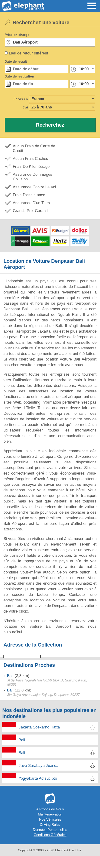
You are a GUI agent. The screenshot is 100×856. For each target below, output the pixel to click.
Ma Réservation (50, 814)
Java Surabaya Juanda (38, 765)
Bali (10, 676)
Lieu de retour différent (28, 53)
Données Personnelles (50, 830)
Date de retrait (16, 61)
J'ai (25, 107)
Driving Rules (50, 824)
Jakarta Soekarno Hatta (39, 727)
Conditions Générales (50, 835)
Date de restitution (19, 76)
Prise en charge (17, 35)
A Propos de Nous (50, 809)
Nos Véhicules (50, 819)
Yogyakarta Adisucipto (38, 778)
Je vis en (21, 99)
